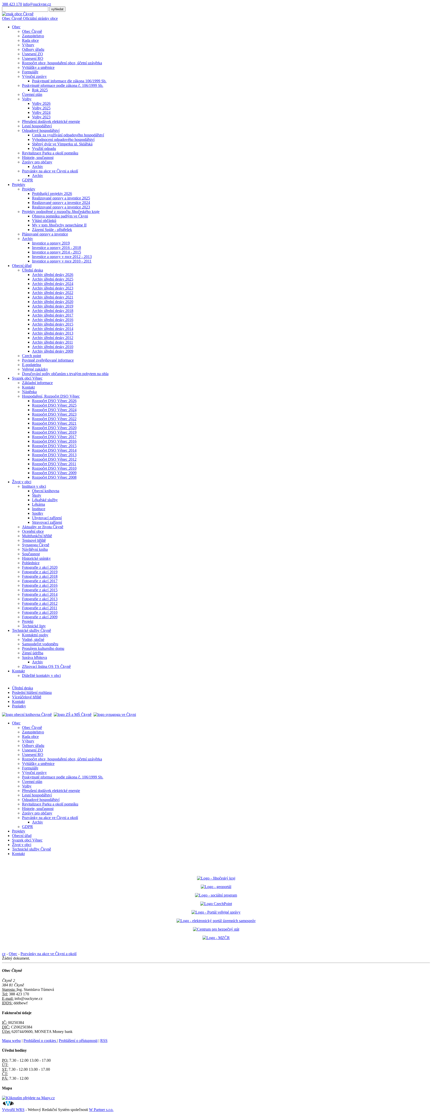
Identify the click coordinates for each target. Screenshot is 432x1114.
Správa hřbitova (34, 657)
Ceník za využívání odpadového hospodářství (68, 135)
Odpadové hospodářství (41, 130)
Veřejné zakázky (35, 369)
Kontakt (28, 387)
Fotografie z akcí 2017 (40, 581)
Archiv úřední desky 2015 (52, 324)
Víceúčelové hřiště (26, 697)
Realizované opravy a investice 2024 (61, 202)
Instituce (38, 509)
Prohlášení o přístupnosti (78, 1040)
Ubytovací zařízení (47, 518)
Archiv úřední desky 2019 (52, 306)
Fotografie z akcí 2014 (40, 594)
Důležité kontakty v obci (41, 675)
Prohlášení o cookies (40, 1040)
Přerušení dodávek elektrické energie (51, 121)
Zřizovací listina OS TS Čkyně (46, 666)
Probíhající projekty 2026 (52, 193)
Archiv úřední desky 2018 (52, 311)
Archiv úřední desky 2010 (52, 347)
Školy (36, 495)
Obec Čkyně (32, 31)
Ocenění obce (33, 531)
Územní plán (32, 94)
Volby (27, 99)
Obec (16, 27)
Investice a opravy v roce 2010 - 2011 (62, 261)
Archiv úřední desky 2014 (52, 329)
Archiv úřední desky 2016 (52, 320)
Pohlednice (31, 563)
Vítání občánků (44, 220)
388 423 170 (12, 4)
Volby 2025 (41, 108)
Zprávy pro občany (37, 162)
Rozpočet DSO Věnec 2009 (54, 473)
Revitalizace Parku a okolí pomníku (50, 153)
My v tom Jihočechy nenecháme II (59, 225)
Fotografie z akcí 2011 (39, 608)
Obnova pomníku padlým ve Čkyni (60, 216)
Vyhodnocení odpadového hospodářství (63, 139)
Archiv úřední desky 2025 (52, 279)
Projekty (18, 184)
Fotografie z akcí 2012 (40, 603)
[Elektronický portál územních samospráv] (216, 921)
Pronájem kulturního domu (43, 648)
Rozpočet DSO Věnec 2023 (54, 414)
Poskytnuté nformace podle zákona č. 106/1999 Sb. (62, 85)
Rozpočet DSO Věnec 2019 (54, 432)
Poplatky (19, 706)
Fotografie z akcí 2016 (40, 585)
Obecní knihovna (45, 491)
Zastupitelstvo (33, 36)
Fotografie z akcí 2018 (40, 576)
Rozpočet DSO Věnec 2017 (54, 437)
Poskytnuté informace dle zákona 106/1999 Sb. (69, 81)
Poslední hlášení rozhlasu (32, 692)
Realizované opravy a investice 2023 (61, 207)
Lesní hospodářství (37, 126)
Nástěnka (29, 392)
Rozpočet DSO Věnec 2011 (54, 464)
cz (4, 954)
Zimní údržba (32, 653)
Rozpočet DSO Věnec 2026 (54, 401)
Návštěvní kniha (35, 549)
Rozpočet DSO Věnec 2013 (54, 455)
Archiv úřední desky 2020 (52, 302)
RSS (104, 1040)
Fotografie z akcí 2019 (40, 572)
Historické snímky (36, 558)
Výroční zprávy (34, 76)
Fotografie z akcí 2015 (40, 590)
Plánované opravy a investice (45, 234)
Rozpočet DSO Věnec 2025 (54, 405)
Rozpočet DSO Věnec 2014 (54, 450)
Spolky (37, 513)
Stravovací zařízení (47, 522)
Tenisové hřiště (34, 540)
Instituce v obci (34, 486)
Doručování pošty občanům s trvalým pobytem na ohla (65, 374)
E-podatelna (31, 365)
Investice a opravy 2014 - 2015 (56, 252)
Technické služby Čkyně (31, 630)
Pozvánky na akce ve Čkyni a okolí (50, 171)
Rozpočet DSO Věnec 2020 (54, 428)
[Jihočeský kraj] (216, 878)
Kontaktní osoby (35, 635)
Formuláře (30, 72)
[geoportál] (216, 887)
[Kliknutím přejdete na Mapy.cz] (28, 1098)
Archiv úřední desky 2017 (52, 315)
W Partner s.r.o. (101, 1109)
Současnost (31, 554)
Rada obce (30, 40)
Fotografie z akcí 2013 (40, 599)
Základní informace (37, 383)
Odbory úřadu (33, 49)
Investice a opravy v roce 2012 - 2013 (62, 256)
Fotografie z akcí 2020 (40, 567)
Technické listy (34, 626)
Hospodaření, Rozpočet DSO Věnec (51, 396)
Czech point (31, 356)
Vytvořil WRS (13, 1109)
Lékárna (38, 504)
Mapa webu (11, 1040)
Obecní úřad (22, 265)
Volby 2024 (41, 112)
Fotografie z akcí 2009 (40, 617)
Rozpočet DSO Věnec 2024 (54, 410)
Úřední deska (32, 270)
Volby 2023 (41, 117)
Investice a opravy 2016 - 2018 (56, 247)
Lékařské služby (45, 500)
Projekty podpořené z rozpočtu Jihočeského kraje (61, 211)
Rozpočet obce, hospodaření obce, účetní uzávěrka (62, 63)
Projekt (27, 621)
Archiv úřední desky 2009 (52, 351)
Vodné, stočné (33, 639)
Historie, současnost (38, 157)
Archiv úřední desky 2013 (52, 333)
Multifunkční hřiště (37, 536)
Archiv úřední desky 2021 (52, 297)
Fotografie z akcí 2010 (40, 612)
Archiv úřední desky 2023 (52, 288)
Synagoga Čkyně (35, 545)
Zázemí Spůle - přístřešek (52, 229)
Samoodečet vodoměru (40, 644)
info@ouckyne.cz (37, 4)
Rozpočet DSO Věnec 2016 (54, 441)
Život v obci (21, 482)
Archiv (37, 166)
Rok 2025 (40, 90)
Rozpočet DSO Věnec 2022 (54, 419)
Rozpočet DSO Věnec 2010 (54, 468)
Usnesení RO (32, 58)
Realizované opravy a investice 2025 (61, 198)
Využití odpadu (44, 148)
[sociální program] (216, 895)
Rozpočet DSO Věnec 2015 (54, 446)
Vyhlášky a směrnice (38, 67)
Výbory (28, 45)
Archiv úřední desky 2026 (52, 274)
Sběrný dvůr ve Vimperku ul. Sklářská (62, 144)
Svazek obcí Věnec (27, 378)
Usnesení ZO (32, 54)
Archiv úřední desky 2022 (52, 293)
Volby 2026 (41, 103)
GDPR (27, 180)
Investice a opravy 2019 (51, 243)
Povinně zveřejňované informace (48, 360)
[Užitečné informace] (216, 929)
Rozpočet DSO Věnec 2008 (54, 477)
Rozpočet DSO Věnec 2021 (54, 423)
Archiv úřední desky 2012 (52, 338)
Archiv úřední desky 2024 (52, 284)
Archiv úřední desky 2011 (52, 342)
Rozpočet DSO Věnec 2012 (54, 459)
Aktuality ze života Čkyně (42, 527)
